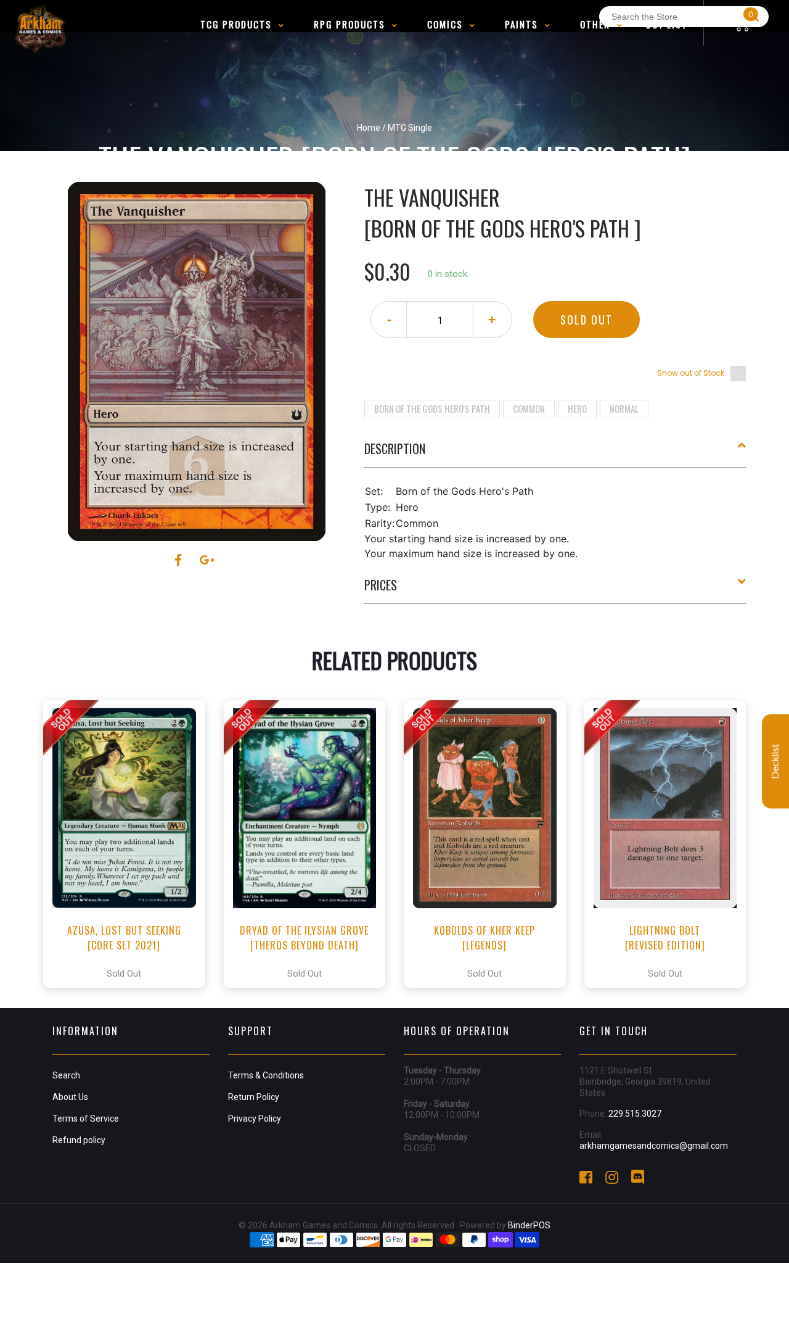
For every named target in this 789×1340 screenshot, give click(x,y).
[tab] (555, 453)
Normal (624, 408)
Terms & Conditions (266, 1075)
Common (529, 408)
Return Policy (253, 1097)
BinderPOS (529, 1225)
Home (368, 128)
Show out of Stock (690, 373)
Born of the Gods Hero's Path (432, 408)
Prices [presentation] (380, 585)
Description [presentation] (394, 448)
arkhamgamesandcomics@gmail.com (653, 1146)
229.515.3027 (634, 1114)
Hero (577, 408)
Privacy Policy (254, 1118)
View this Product (130, 844)
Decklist (775, 761)
